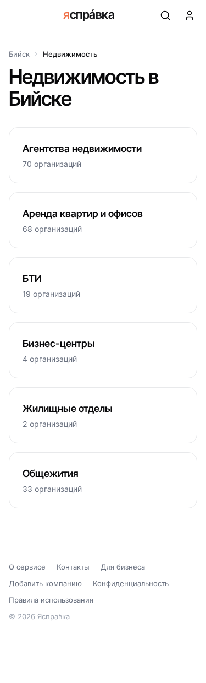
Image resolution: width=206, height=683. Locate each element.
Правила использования (51, 599)
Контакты (73, 566)
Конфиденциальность (131, 583)
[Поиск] (165, 15)
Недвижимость (70, 54)
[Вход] (189, 15)
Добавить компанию (45, 583)
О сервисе (27, 566)
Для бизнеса (123, 566)
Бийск (19, 54)
